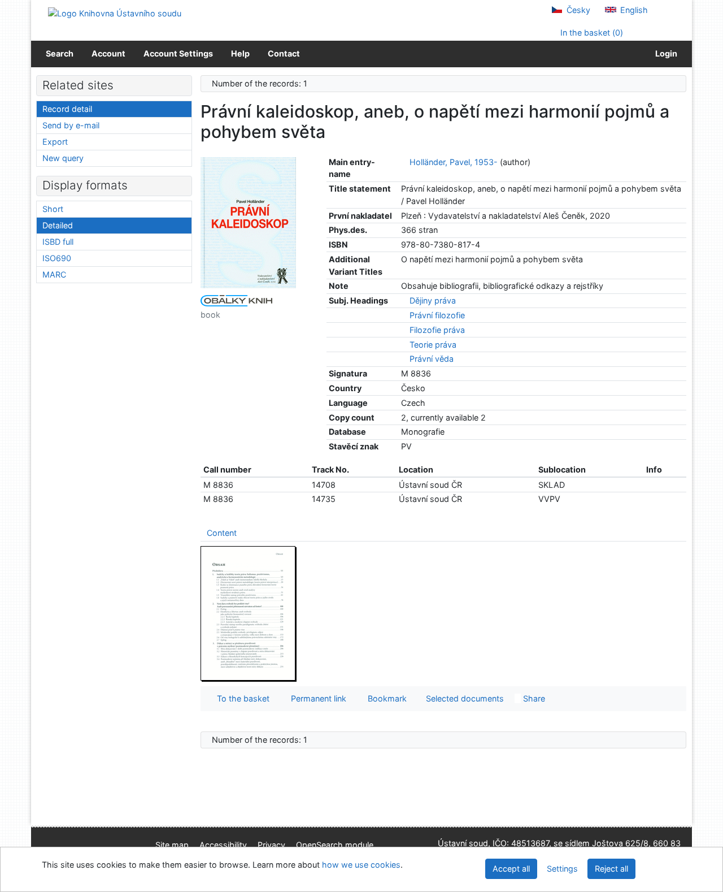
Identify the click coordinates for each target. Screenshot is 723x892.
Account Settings (178, 53)
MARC (54, 274)
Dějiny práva (433, 300)
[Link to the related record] (404, 162)
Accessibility (223, 845)
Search (59, 53)
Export (55, 141)
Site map (172, 845)
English (633, 10)
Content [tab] (222, 533)
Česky (577, 10)
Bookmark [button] (385, 698)
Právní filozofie (437, 315)
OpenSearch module (334, 845)
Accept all (511, 868)
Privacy (271, 845)
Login (664, 53)
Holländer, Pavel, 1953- (454, 162)
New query (63, 158)
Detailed (57, 225)
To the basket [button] (240, 698)
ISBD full (57, 241)
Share (533, 698)
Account (108, 53)
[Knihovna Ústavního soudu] (114, 13)
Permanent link (316, 698)
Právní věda (432, 358)
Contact (284, 53)
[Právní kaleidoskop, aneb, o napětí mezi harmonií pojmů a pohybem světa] (249, 222)
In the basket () (590, 32)
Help (240, 53)
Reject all (611, 868)
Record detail (67, 109)
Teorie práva (433, 344)
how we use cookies (361, 864)
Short (52, 209)
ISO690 (56, 258)
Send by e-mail (70, 125)
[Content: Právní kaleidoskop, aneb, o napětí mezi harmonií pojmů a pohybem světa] (249, 613)
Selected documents (464, 698)
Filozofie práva (437, 330)
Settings (562, 868)
